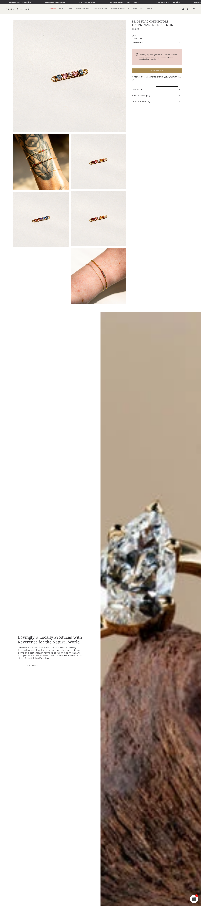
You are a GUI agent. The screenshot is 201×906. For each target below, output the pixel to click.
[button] (62, 9)
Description (137, 89)
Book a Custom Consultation (55, 2)
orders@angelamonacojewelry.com (151, 58)
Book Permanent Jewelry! (87, 2)
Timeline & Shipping (141, 95)
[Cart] (193, 9)
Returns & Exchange (141, 101)
